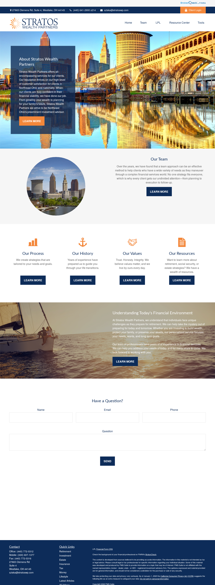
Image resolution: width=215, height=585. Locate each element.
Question (107, 431)
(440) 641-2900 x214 (84, 10)
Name (41, 410)
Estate (62, 559)
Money (63, 572)
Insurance (64, 564)
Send (107, 461)
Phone (174, 410)
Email (107, 410)
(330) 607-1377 (26, 555)
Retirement (65, 551)
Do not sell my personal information (154, 578)
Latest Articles (66, 580)
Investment (65, 555)
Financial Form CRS (104, 549)
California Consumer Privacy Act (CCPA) (177, 576)
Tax (61, 568)
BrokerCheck (150, 554)
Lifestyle (63, 576)
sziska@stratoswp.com (116, 10)
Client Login (195, 10)
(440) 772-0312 (25, 551)
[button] (128, 22)
